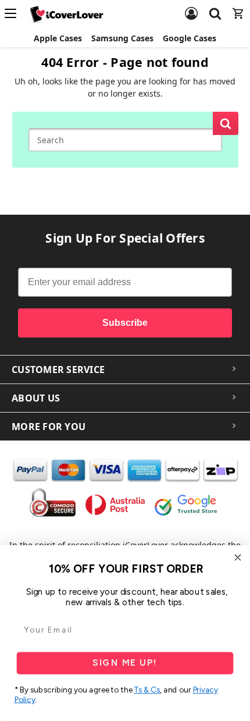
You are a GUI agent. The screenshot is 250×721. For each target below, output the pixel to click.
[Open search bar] (215, 6)
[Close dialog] (238, 557)
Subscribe (125, 323)
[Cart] (238, 6)
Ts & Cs (147, 690)
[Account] (191, 6)
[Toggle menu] (14, 13)
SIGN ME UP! (125, 663)
